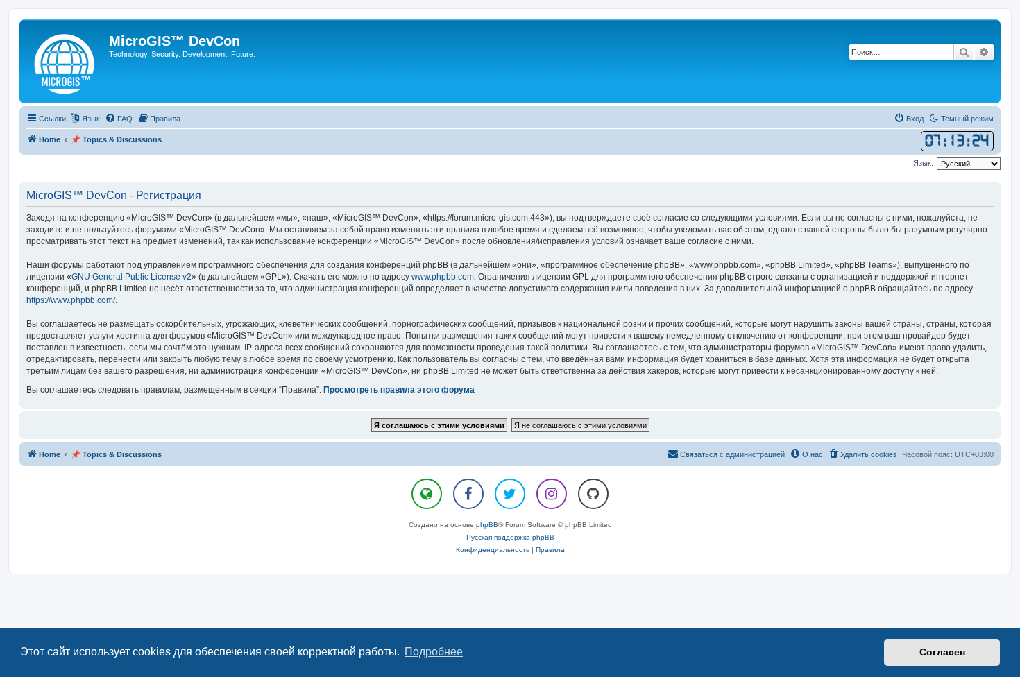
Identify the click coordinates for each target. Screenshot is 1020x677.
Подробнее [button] (434, 652)
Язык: (923, 163)
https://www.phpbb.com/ (70, 300)
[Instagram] (551, 494)
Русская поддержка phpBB (510, 537)
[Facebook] (468, 494)
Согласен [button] (942, 652)
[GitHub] (593, 494)
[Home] (66, 61)
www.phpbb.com (442, 277)
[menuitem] (119, 118)
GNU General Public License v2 (131, 277)
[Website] (426, 494)
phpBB (487, 525)
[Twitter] (510, 494)
